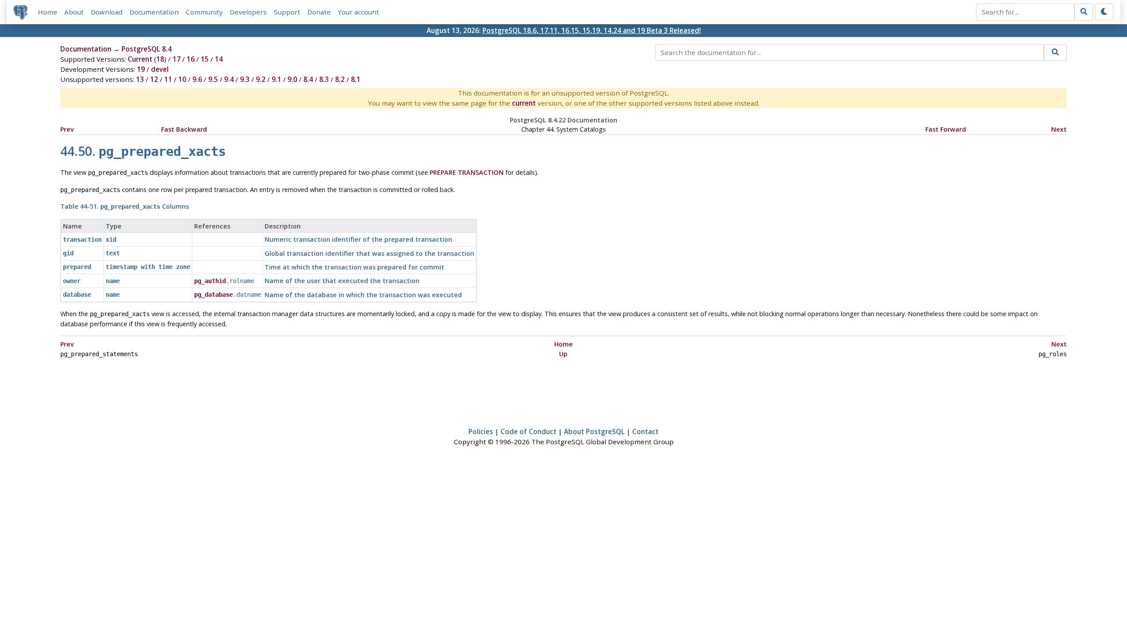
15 (205, 59)
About (74, 11)
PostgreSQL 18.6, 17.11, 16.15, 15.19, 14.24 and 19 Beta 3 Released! (591, 30)
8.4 (308, 79)
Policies (480, 431)
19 (141, 69)
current (524, 103)
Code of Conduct (528, 431)
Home (47, 11)
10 (182, 79)
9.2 (260, 79)
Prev (67, 129)
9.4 (229, 79)
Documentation (154, 11)
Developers (248, 11)
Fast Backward (184, 129)
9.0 (292, 79)
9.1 (276, 79)
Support (287, 11)
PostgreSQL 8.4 (147, 48)
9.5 (213, 79)
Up (563, 354)
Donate (319, 11)
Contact (645, 431)
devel (160, 69)
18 (160, 59)
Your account (358, 11)
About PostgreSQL (594, 431)
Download (106, 11)
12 (154, 79)
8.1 (356, 79)
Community (204, 11)
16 (191, 59)
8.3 (324, 79)
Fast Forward (945, 129)
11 (168, 79)
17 (176, 59)
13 (140, 79)
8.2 (340, 79)
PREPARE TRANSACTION (467, 172)
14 (219, 59)
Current (140, 59)
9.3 (245, 79)
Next (1059, 129)
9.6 (197, 79)
